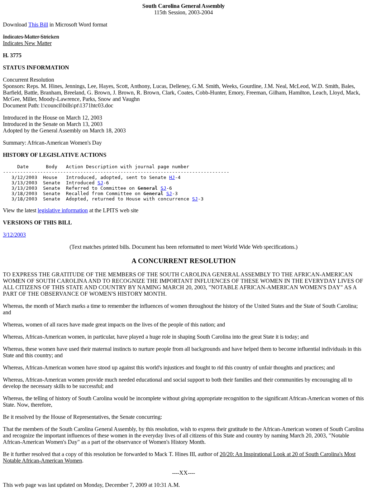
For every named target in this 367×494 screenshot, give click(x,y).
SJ (100, 182)
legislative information (63, 210)
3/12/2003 (14, 235)
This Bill (38, 24)
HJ (172, 177)
